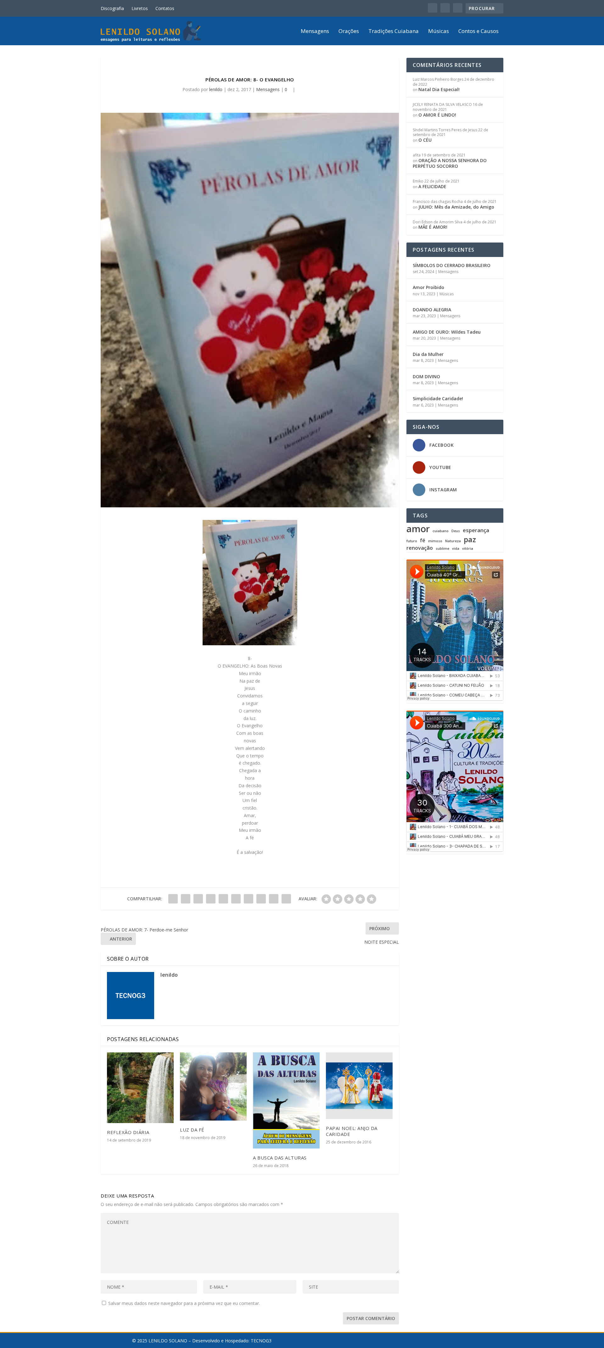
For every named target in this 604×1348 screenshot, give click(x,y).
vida (455, 549)
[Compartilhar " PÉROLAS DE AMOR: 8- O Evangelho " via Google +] (198, 898)
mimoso (435, 541)
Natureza (453, 541)
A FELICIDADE (432, 186)
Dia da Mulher (428, 354)
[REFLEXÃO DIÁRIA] (140, 1087)
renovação (419, 548)
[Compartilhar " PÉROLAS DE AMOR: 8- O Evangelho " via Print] (286, 898)
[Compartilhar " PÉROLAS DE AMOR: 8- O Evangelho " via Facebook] (173, 898)
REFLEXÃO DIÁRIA (128, 1132)
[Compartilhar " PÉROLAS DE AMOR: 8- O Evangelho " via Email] (273, 898)
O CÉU (425, 140)
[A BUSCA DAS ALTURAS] (286, 1100)
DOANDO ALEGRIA (432, 310)
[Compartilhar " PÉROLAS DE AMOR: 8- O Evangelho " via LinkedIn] (236, 898)
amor (418, 529)
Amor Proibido (428, 287)
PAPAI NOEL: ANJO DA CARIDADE (352, 1131)
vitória (467, 549)
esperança (476, 530)
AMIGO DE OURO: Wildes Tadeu (447, 332)
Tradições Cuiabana (393, 32)
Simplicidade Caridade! (438, 398)
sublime (442, 549)
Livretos (139, 8)
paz (470, 539)
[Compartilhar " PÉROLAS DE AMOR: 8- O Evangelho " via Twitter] (185, 898)
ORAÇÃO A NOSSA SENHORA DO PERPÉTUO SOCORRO (450, 163)
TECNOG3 (261, 1341)
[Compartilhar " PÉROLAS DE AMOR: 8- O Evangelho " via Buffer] (248, 898)
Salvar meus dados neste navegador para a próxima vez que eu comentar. (184, 1303)
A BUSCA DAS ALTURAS (280, 1157)
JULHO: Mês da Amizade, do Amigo (456, 207)
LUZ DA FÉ (192, 1130)
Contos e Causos (478, 32)
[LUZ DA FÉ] (213, 1086)
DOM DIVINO (426, 376)
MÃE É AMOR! (432, 227)
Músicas (438, 32)
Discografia (112, 8)
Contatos (164, 8)
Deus (455, 531)
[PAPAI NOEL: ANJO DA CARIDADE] (359, 1085)
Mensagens (315, 32)
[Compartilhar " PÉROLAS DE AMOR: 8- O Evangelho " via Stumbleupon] (261, 898)
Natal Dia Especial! (439, 89)
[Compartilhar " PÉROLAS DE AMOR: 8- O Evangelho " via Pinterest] (223, 898)
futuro (411, 541)
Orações (348, 32)
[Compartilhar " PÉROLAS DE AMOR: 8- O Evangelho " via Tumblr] (210, 898)
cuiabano (441, 531)
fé (422, 540)
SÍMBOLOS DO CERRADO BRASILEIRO (451, 265)
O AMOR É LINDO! (437, 115)
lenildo (215, 89)
